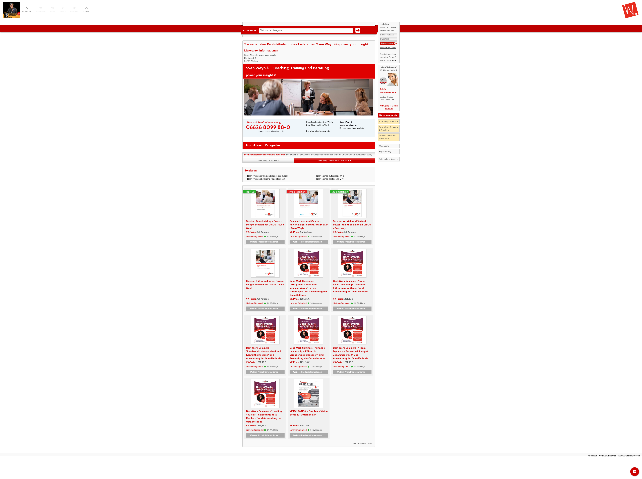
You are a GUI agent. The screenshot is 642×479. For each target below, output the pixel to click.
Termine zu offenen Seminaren (387, 137)
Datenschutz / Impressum (628, 456)
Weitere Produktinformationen (265, 242)
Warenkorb (384, 146)
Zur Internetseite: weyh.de (318, 131)
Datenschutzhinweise (388, 159)
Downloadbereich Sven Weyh (319, 122)
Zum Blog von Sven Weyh (318, 125)
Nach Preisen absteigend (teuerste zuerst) (266, 179)
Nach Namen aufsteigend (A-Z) (330, 176)
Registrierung (385, 151)
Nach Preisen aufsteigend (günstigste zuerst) (267, 176)
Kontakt (86, 11)
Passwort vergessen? (388, 48)
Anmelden (26, 11)
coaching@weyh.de (355, 128)
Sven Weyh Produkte (388, 122)
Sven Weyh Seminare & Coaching (388, 128)
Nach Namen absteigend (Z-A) (330, 179)
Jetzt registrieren (388, 60)
